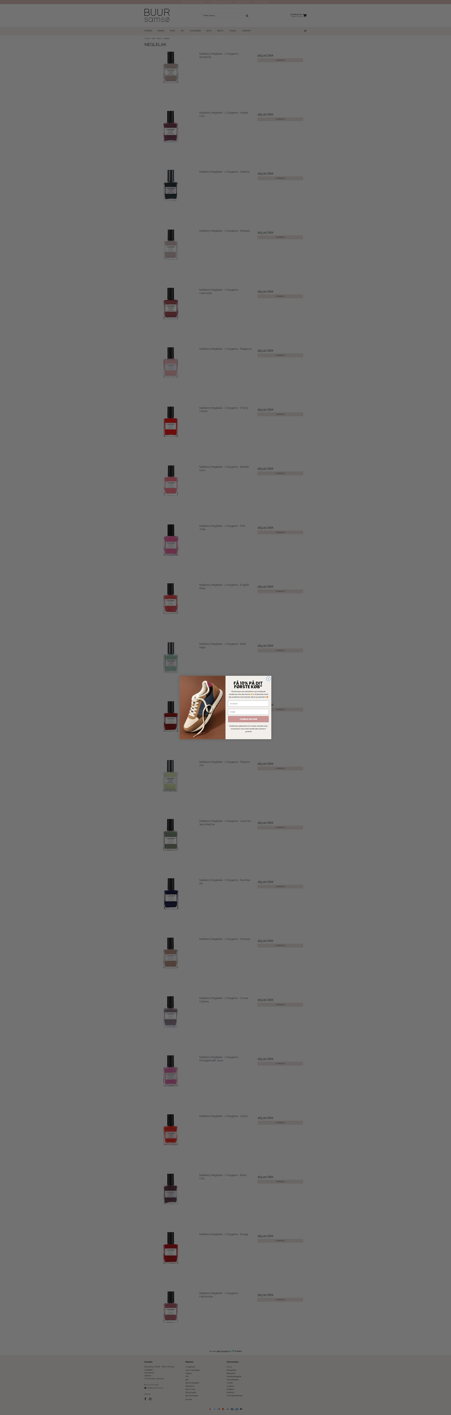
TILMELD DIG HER (248, 719)
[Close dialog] (268, 679)
